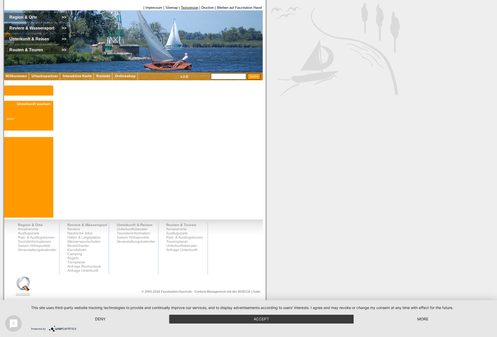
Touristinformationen (34, 241)
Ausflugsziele (28, 233)
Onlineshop (125, 76)
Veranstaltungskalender (37, 250)
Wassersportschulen (83, 241)
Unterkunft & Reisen (134, 225)
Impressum (153, 8)
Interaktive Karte (77, 76)
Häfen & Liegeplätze (83, 237)
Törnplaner (76, 262)
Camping (74, 254)
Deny (100, 319)
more (422, 319)
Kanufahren (76, 250)
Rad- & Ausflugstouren (36, 237)
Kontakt (103, 76)
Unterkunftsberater (132, 229)
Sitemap (171, 8)
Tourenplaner (177, 241)
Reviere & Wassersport (87, 225)
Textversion (189, 8)
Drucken (207, 8)
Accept (261, 319)
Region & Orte (30, 225)
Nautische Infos (80, 233)
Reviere (73, 229)
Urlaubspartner (45, 76)
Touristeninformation (133, 233)
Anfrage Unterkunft (181, 250)
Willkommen (16, 76)
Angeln (73, 258)
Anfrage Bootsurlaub (84, 266)
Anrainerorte (28, 229)
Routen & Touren (181, 225)
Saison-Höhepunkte (34, 245)
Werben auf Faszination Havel (239, 8)
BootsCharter (78, 245)
